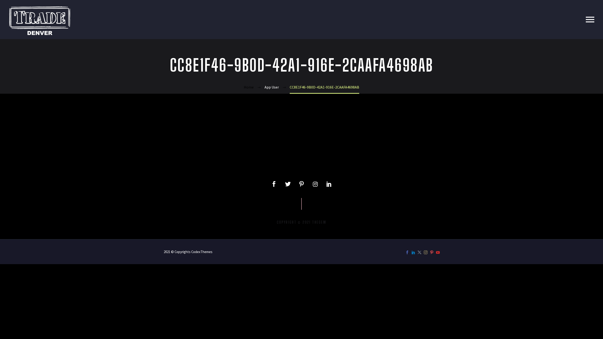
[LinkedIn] (413, 252)
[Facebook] (407, 252)
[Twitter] (287, 184)
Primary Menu (590, 19)
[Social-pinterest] (301, 184)
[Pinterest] (432, 252)
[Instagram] (315, 184)
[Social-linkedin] (329, 184)
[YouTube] (438, 252)
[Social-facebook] (273, 184)
